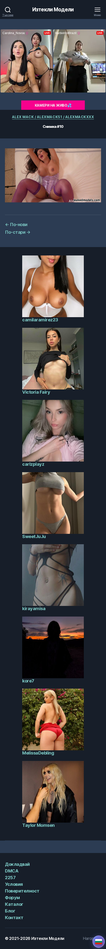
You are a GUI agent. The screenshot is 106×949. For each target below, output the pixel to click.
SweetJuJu (34, 536)
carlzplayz (33, 464)
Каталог (14, 904)
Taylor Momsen (38, 825)
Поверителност (22, 890)
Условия (14, 884)
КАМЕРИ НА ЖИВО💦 (53, 105)
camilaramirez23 (40, 319)
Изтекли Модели (53, 9)
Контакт (14, 917)
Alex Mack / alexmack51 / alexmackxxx (53, 117)
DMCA (11, 870)
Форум (12, 897)
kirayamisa (33, 608)
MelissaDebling (38, 752)
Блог (10, 910)
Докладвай (17, 864)
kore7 (28, 680)
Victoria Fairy (36, 392)
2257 (10, 877)
